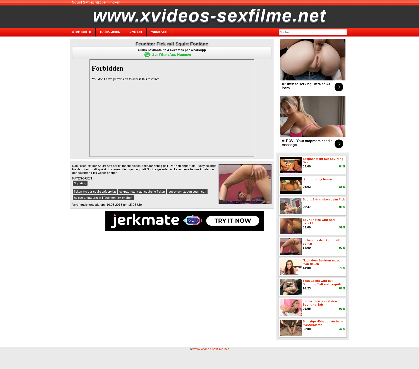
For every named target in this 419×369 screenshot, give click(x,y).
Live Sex (135, 31)
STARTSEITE (81, 31)
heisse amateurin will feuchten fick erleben (103, 197)
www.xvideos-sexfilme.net (211, 349)
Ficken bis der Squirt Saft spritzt (321, 241)
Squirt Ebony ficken (317, 179)
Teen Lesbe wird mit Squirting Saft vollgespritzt (323, 282)
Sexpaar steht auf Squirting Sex (323, 160)
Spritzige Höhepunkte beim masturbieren (323, 323)
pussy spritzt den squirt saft (187, 191)
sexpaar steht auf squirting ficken (142, 191)
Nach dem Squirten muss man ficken (321, 262)
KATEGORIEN (110, 31)
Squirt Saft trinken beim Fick (324, 199)
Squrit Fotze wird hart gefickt (319, 221)
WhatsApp (159, 31)
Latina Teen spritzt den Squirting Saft (320, 302)
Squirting (80, 183)
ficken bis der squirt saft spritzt (95, 191)
